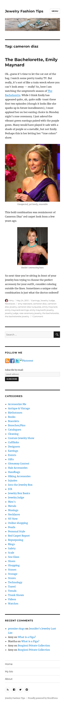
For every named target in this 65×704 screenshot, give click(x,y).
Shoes (11, 561)
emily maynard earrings (17, 310)
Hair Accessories (18, 467)
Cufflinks (13, 442)
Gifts (11, 459)
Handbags (14, 472)
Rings (11, 544)
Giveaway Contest (18, 463)
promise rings (16, 628)
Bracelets (13, 421)
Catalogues (14, 429)
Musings (13, 510)
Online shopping (18, 522)
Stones (12, 569)
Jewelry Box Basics (19, 493)
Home (9, 664)
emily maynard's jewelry (42, 310)
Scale (11, 552)
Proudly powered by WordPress (43, 698)
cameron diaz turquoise (29, 307)
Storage (12, 573)
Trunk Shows (16, 595)
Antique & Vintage (19, 408)
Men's (12, 501)
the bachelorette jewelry (17, 316)
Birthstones (15, 412)
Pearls (11, 527)
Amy (11, 300)
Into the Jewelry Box (20, 484)
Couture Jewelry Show (21, 438)
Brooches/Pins (16, 425)
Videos (12, 599)
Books (11, 416)
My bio (9, 671)
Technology (15, 582)
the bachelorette (50, 313)
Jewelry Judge (48, 300)
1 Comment (37, 316)
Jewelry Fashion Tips (24, 11)
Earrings (35, 300)
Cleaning (13, 433)
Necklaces (10, 303)
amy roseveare (25, 303)
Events (12, 455)
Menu (55, 11)
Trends (12, 590)
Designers (14, 446)
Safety (12, 548)
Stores (12, 578)
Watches (13, 603)
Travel (12, 586)
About (9, 678)
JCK (10, 488)
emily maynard (49, 307)
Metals (12, 505)
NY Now (13, 518)
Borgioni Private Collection (34, 645)
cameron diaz (40, 303)
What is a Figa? (27, 637)
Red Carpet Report (19, 535)
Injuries (12, 480)
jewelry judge (11, 313)
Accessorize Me (17, 404)
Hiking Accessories (19, 476)
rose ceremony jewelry (30, 313)
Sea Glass (13, 556)
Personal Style (16, 531)
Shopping (14, 565)
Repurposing (15, 539)
